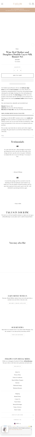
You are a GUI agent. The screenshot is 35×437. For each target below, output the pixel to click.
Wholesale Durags (17, 386)
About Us (17, 372)
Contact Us (17, 399)
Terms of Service (17, 407)
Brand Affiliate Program (17, 380)
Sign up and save (17, 415)
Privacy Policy (17, 375)
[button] (17, 80)
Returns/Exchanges (17, 405)
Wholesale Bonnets (17, 388)
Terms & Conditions (17, 378)
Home (17, 49)
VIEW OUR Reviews (17, 335)
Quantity (17, 67)
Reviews (17, 383)
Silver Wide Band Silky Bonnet (15, 429)
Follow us (17, 366)
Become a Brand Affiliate (17, 303)
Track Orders (17, 402)
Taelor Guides (17, 410)
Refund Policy (17, 397)
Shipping (17, 394)
